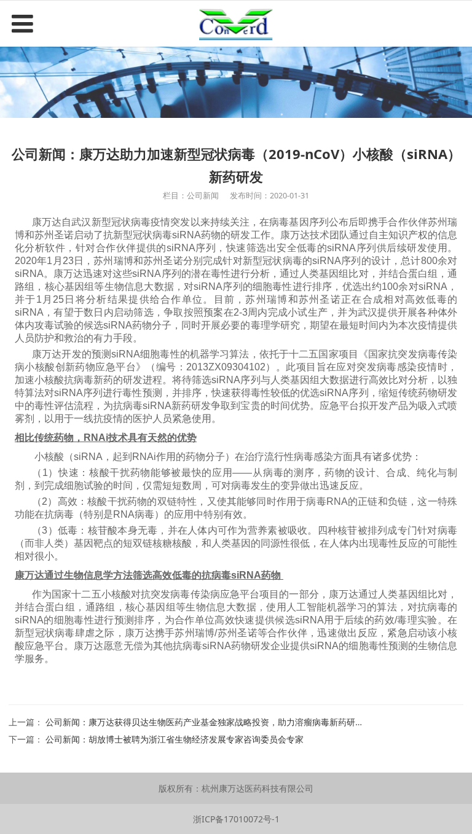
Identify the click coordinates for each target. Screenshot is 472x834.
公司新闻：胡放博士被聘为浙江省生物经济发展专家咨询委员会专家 (174, 739)
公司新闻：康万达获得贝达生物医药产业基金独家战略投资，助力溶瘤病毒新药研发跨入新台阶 (226, 722)
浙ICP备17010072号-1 (236, 819)
